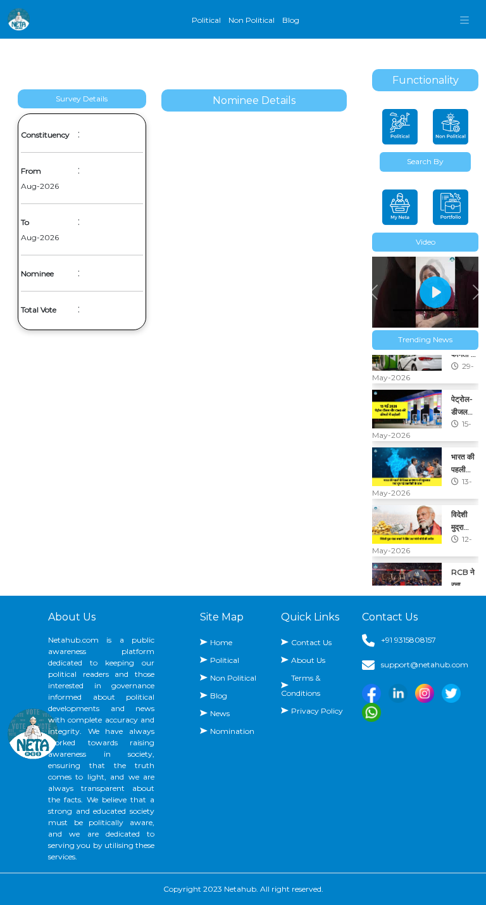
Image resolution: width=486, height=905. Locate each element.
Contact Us (311, 642)
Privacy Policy (317, 711)
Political (206, 20)
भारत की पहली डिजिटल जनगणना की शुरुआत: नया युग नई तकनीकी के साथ (463, 429)
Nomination (232, 731)
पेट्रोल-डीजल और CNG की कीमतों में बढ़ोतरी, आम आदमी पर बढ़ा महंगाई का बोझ (464, 371)
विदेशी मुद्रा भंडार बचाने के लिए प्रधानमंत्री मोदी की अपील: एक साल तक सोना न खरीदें (464, 487)
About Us (308, 660)
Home (221, 642)
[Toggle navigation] (464, 19)
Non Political (251, 20)
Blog (290, 20)
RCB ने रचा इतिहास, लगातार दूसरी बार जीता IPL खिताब (464, 544)
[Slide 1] (402, 310)
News (220, 713)
